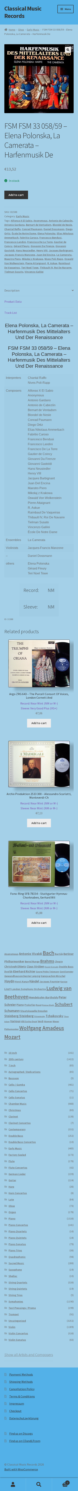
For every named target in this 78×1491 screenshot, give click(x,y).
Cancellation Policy (21, 1389)
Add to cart (16, 195)
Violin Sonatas (17, 1339)
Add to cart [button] (39, 723)
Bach (48, 952)
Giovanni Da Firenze (42, 246)
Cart (60, 1481)
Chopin (59, 961)
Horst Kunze (22, 981)
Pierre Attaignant (35, 263)
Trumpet (14, 1314)
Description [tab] (12, 290)
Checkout (15, 1411)
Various (15, 1021)
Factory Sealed (17, 1154)
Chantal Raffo (12, 229)
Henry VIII (42, 250)
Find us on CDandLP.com (24, 1441)
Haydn (9, 981)
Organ (12, 1212)
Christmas (15, 1110)
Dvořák (8, 971)
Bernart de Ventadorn (38, 224)
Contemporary (17, 1129)
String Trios (16, 1295)
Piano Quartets (18, 1231)
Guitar (12, 1180)
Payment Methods (21, 1374)
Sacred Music (16, 1263)
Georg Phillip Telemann (47, 971)
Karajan (63, 981)
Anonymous (41, 220)
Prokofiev (29, 1004)
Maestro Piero (12, 259)
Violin (12, 1327)
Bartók (59, 954)
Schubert (64, 1004)
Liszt (7, 989)
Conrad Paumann (32, 229)
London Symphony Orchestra (28, 989)
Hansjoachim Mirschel (53, 976)
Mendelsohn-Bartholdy (43, 997)
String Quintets (18, 1288)
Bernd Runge (32, 961)
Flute (12, 1161)
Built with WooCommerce (21, 1469)
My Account (13, 1484)
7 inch (12, 1065)
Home (12, 29)
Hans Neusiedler (25, 250)
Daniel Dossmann (54, 229)
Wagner (48, 1021)
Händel (34, 981)
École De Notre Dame (24, 233)
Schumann (12, 1010)
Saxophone (15, 1269)
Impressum (16, 1403)
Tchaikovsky (54, 1016)
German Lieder (17, 1174)
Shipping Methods (21, 1382)
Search (39, 1484)
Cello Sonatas (17, 1097)
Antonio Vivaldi (30, 954)
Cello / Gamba (17, 1084)
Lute (11, 1199)
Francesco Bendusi (50, 237)
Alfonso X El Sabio (21, 220)
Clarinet (13, 1116)
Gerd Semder (66, 971)
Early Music (33, 29)
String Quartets (18, 1282)
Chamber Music (18, 1103)
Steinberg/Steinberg (19, 1016)
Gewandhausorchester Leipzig (22, 976)
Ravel (39, 1005)
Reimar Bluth (48, 1005)
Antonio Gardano (14, 224)
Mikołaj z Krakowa (32, 259)
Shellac (13, 1276)
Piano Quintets (18, 1237)
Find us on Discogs (21, 1433)
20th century (16, 1059)
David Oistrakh (51, 967)
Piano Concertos (18, 1225)
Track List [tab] (10, 313)
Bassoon (14, 1078)
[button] (68, 50)
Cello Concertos (18, 1091)
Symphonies (16, 1301)
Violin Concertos (18, 1333)
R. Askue (52, 263)
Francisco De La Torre (40, 242)
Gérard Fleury (21, 246)
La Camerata (64, 254)
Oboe (12, 1206)
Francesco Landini (15, 242)
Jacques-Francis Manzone (19, 254)
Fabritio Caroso (29, 237)
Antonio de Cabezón (61, 220)
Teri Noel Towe (29, 267)
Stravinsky (39, 1016)
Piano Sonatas (17, 1244)
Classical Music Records (22, 12)
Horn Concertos (18, 1193)
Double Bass (66, 966)
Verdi (41, 1021)
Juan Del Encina (45, 254)
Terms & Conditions (22, 1396)
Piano (20, 1005)
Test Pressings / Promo (22, 1308)
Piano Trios (15, 1250)
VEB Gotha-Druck (29, 1021)
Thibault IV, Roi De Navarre (55, 267)
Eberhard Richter (24, 971)
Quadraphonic (17, 1256)
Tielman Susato (13, 271)
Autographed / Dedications (25, 1072)
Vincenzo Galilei (34, 271)
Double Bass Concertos (22, 1142)
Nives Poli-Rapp (53, 259)
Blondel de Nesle (62, 224)
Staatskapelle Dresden (34, 1011)
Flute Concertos (18, 1167)
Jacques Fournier (50, 981)
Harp (11, 1186)
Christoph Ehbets (15, 966)
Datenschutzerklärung (24, 1418)
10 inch (13, 1052)
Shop (21, 29)
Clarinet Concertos (20, 1123)
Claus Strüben (35, 966)
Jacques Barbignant (61, 250)
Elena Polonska (46, 233)
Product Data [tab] (13, 301)
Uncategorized (17, 1320)
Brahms (47, 961)
